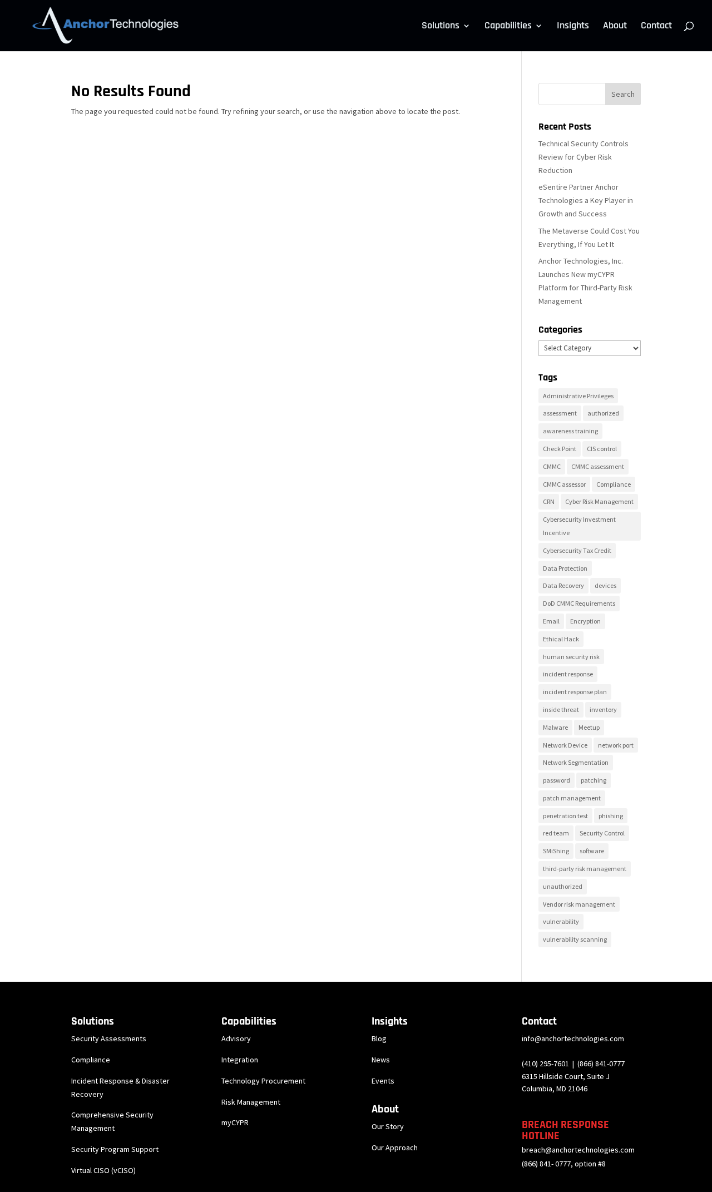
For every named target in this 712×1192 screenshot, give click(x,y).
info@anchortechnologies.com (573, 1038)
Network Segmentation (576, 762)
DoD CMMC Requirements (579, 603)
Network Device (565, 745)
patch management (572, 798)
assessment (560, 413)
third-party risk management (584, 868)
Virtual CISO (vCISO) (103, 1170)
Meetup (589, 727)
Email (551, 621)
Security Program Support (115, 1149)
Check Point (559, 448)
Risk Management (250, 1102)
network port (616, 745)
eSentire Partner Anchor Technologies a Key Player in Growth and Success (585, 200)
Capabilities (508, 27)
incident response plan (575, 691)
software (592, 851)
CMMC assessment (597, 466)
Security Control (602, 833)
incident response (568, 674)
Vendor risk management (579, 904)
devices (605, 585)
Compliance (613, 484)
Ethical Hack (561, 639)
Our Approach (395, 1147)
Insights (573, 27)
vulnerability (561, 921)
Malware (555, 727)
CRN (549, 501)
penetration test (565, 816)
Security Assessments (108, 1038)
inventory (603, 709)
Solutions (440, 27)
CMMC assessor (564, 484)
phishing (611, 816)
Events (383, 1081)
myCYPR (235, 1122)
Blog (379, 1038)
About (615, 27)
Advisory (236, 1038)
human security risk (571, 656)
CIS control (602, 448)
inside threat (561, 709)
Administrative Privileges (578, 396)
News (381, 1060)
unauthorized (562, 886)
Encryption (585, 621)
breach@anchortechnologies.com (578, 1150)
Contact (656, 27)
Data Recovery (563, 585)
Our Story (388, 1126)
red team (556, 833)
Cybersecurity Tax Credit (577, 550)
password (556, 780)
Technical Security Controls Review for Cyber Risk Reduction (583, 157)
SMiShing (556, 851)
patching (593, 780)
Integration (239, 1060)
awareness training (570, 431)
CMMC (552, 466)
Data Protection (565, 568)
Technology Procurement (263, 1081)
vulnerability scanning (575, 939)
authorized (603, 413)
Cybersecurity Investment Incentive (579, 526)
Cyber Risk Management (599, 501)
